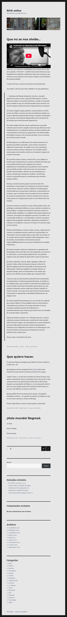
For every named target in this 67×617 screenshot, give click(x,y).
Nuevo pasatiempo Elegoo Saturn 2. (20, 493)
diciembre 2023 (13, 530)
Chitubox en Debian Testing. (18, 490)
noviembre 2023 (14, 533)
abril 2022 (11, 537)
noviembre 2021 (14, 542)
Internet (21, 346)
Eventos (11, 568)
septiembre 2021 (14, 547)
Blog (20, 408)
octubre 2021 (12, 545)
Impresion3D (12, 580)
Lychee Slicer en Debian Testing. (19, 485)
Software (11, 597)
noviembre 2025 (14, 528)
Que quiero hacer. (20, 356)
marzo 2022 (12, 540)
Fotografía (12, 571)
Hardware (11, 578)
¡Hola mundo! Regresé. (24, 418)
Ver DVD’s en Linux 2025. (17, 483)
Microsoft (11, 590)
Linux (10, 588)
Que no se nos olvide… (23, 39)
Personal (25, 408)
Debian (10, 566)
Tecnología (12, 600)
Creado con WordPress (21, 612)
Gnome (11, 573)
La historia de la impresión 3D (18, 488)
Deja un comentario (31, 346)
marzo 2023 (12, 535)
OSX (9, 593)
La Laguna (12, 585)
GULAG (34, 369)
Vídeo (10, 602)
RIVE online (14, 10)
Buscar (9, 462)
